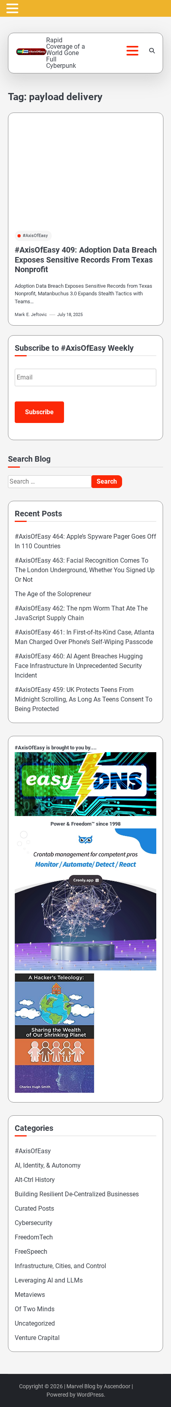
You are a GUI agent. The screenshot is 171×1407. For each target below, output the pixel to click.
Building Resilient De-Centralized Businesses (77, 1194)
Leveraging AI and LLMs (49, 1280)
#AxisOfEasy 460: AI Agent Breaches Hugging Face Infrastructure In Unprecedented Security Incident (79, 665)
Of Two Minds (34, 1309)
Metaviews (30, 1294)
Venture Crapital (37, 1338)
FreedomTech (34, 1237)
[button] (13, 9)
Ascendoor (117, 1386)
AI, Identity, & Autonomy (48, 1165)
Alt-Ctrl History (35, 1180)
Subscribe (39, 412)
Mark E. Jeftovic (31, 314)
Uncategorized (35, 1323)
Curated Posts (34, 1208)
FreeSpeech (31, 1251)
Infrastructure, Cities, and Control (60, 1266)
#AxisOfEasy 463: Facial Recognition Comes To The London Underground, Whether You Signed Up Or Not (85, 570)
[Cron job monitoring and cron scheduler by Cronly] (85, 968)
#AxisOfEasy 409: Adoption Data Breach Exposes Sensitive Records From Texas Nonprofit (86, 259)
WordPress (90, 1394)
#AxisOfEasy (35, 235)
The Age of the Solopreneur (53, 594)
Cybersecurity (33, 1223)
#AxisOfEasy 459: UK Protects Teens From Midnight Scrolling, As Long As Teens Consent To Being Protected (83, 699)
